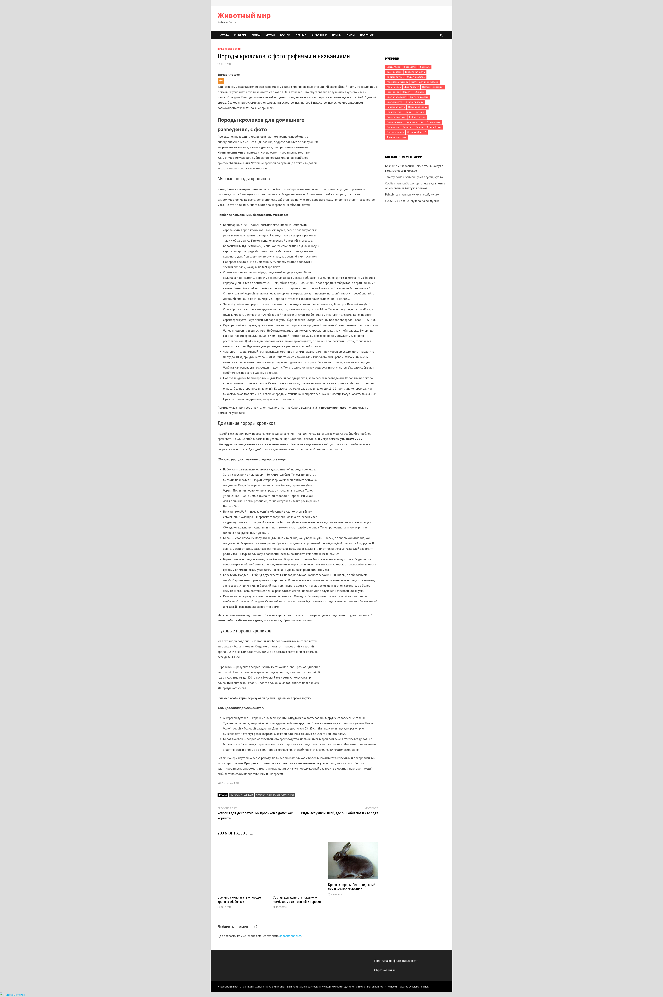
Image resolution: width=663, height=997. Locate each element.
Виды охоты (409, 66)
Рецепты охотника (396, 117)
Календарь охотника (397, 81)
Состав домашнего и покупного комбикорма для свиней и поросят (297, 899)
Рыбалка (240, 35)
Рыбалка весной (417, 117)
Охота (224, 35)
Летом (270, 35)
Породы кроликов (241, 794)
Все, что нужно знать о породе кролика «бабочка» (239, 899)
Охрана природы (414, 102)
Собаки (419, 127)
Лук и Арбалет (411, 86)
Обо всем (419, 91)
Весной (285, 35)
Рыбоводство (434, 122)
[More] (221, 81)
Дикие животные (395, 76)
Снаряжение (393, 127)
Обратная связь (384, 970)
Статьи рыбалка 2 (416, 132)
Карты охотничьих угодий (424, 81)
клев (415, 986)
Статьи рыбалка (395, 132)
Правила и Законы (417, 107)
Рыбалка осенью (414, 122)
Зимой (256, 35)
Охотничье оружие (396, 97)
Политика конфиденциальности (396, 961)
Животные (319, 35)
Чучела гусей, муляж (429, 177)
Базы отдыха (393, 66)
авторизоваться (290, 936)
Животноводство (229, 48)
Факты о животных (396, 137)
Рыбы (351, 35)
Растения (419, 112)
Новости (406, 91)
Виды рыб (425, 66)
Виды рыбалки (394, 71)
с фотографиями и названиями (275, 794)
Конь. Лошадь (394, 86)
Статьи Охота (434, 127)
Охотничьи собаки (419, 97)
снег (425, 986)
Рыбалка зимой (394, 122)
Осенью (301, 35)
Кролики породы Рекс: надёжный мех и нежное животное (351, 887)
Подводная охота (396, 107)
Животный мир (244, 15)
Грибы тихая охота (415, 71)
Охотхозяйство (394, 102)
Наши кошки (393, 91)
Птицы (336, 35)
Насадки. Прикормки (432, 86)
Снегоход (407, 127)
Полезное (366, 35)
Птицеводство (394, 112)
